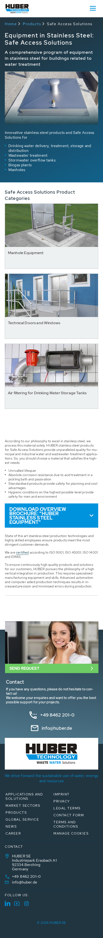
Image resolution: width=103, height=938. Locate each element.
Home (11, 23)
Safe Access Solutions (69, 23)
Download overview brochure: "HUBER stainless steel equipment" (37, 515)
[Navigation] (92, 8)
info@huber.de (57, 728)
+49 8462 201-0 (57, 715)
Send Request (24, 668)
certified (22, 552)
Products (32, 23)
